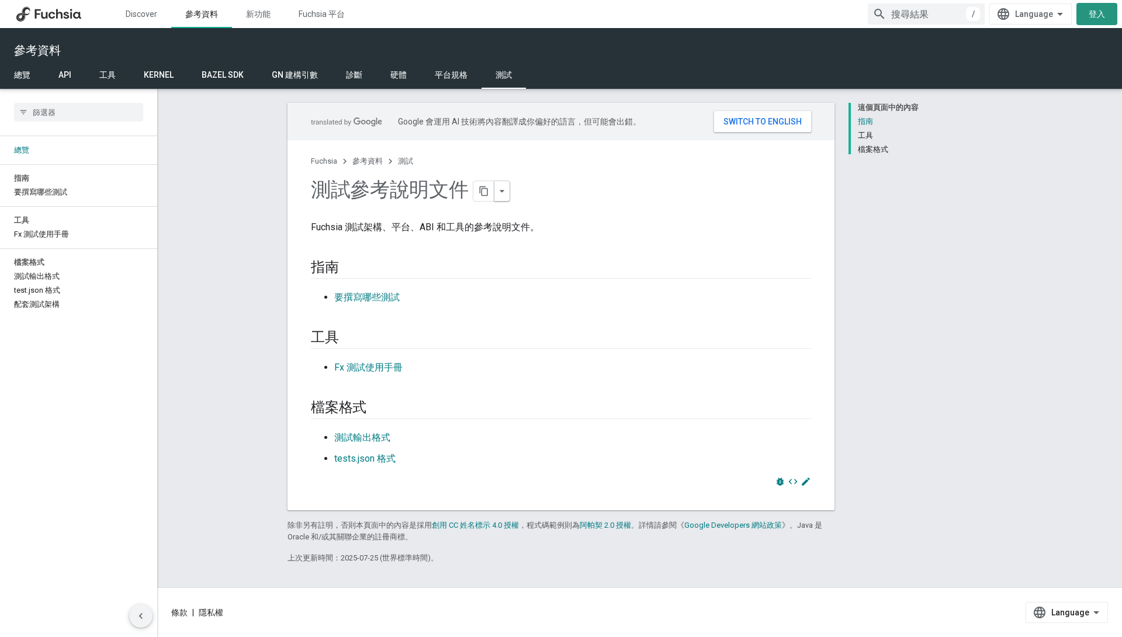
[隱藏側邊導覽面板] (141, 616)
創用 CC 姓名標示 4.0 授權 (475, 525)
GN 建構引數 (295, 74)
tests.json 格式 (365, 458)
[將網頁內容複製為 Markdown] (483, 191)
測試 (504, 74)
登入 (1097, 14)
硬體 (398, 74)
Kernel (159, 74)
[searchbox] (78, 112)
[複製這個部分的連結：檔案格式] (378, 408)
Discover (141, 14)
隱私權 (211, 612)
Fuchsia (324, 161)
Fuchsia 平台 (322, 14)
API (64, 74)
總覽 (22, 74)
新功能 (258, 14)
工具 (107, 74)
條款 (179, 612)
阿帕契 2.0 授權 (605, 525)
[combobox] (926, 14)
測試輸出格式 (362, 437)
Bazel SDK (223, 74)
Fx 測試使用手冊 (368, 367)
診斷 (354, 74)
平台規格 (451, 74)
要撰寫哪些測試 (367, 297)
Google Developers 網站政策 (733, 525)
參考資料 (201, 14)
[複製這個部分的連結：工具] (350, 338)
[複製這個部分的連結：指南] (350, 268)
